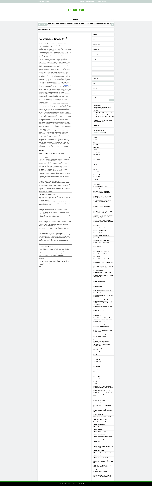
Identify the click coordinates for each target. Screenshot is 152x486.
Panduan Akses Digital (97, 286)
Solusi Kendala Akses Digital (99, 400)
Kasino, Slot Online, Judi (98, 246)
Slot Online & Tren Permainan (99, 383)
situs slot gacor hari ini (98, 369)
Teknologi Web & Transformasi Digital (100, 457)
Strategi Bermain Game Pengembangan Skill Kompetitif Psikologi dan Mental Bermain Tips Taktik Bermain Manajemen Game (102, 418)
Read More (41, 150)
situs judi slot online (97, 361)
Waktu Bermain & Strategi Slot (99, 479)
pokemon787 (96, 339)
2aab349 (41, 41)
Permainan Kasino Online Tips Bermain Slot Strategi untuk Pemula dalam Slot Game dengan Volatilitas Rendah (102, 330)
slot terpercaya (96, 397)
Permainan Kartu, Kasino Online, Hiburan (101, 326)
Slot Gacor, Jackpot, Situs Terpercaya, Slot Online (103, 378)
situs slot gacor (96, 54)
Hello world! (107, 132)
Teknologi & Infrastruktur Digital (99, 431)
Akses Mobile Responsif (98, 188)
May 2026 (95, 139)
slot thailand (95, 78)
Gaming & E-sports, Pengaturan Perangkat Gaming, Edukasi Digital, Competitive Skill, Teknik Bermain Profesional (103, 222)
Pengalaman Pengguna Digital (99, 321)
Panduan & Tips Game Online (99, 281)
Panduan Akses (96, 284)
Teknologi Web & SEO (97, 455)
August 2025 (95, 162)
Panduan (95, 279)
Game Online (96, 208)
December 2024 (96, 174)
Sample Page (75, 19)
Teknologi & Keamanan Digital (99, 434)
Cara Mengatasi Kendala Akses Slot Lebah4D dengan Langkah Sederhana (91, 1)
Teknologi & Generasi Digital (99, 424)
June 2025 (95, 166)
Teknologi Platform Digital (98, 450)
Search (94, 98)
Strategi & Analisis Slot (98, 414)
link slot (95, 63)
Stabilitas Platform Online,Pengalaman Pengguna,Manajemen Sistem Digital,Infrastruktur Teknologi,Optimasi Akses (103, 410)
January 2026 (96, 149)
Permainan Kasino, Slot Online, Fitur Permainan (102, 334)
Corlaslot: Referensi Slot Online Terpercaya (51, 154)
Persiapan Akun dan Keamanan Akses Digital (102, 336)
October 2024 (96, 179)
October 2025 (96, 157)
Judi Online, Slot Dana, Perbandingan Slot (101, 240)
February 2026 (96, 147)
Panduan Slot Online (97, 315)
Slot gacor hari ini (96, 49)
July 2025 (95, 164)
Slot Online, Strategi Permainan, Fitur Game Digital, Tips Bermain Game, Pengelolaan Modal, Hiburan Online (103, 394)
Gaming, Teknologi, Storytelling (99, 227)
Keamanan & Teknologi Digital (99, 248)
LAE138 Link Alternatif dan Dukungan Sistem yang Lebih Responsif (78, 23)
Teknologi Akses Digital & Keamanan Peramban (102, 436)
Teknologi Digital (96, 441)
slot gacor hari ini (96, 44)
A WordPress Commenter (98, 132)
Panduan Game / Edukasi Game (99, 292)
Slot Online (95, 381)
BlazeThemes (84, 483)
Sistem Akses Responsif (98, 351)
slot (94, 83)
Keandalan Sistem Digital (98, 270)
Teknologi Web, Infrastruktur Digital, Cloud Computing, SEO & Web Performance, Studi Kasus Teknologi (103, 461)
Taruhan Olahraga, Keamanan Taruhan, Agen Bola (103, 421)
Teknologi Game (96, 444)
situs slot (95, 68)
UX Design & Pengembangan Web (100, 471)
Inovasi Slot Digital (97, 237)
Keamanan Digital (96, 256)
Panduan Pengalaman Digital (99, 310)
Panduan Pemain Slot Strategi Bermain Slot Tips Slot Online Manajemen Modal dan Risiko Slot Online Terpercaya (103, 303)
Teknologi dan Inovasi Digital (99, 439)
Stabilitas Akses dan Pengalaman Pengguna (102, 402)
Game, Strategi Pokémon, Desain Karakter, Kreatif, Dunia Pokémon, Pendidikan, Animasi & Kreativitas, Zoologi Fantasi (103, 216)
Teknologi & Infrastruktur (98, 429)
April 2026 (95, 142)
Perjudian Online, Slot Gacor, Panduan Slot (101, 324)
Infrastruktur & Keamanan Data (99, 230)
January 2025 (96, 171)
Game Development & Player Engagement (101, 206)
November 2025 (96, 154)
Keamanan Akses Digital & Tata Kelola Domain (102, 253)
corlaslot (61, 157)
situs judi (95, 354)
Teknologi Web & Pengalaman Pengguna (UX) (102, 452)
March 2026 (95, 144)
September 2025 (96, 159)
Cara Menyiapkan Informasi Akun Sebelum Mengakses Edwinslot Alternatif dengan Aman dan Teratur (103, 109)
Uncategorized (96, 469)
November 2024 (96, 176)
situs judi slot (96, 356)
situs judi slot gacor (97, 359)
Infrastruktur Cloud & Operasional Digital (101, 235)
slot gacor (95, 39)
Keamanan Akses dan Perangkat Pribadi (101, 251)
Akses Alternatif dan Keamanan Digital (101, 186)
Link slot (66, 85)
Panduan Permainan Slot (98, 312)
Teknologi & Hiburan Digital (98, 426)
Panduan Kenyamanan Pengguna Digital (101, 299)
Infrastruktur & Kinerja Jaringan (99, 232)
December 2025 (96, 152)
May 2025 (95, 169)
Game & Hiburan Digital (98, 204)
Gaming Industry (96, 225)
